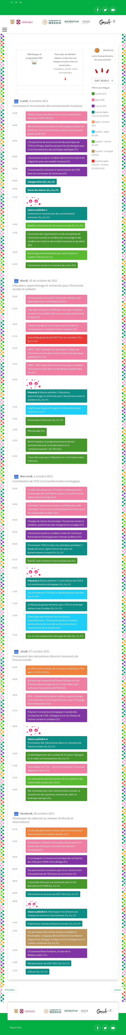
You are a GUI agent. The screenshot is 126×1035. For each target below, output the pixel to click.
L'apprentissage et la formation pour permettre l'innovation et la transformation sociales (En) (53, 327)
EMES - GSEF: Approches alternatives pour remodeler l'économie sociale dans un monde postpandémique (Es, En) (55, 369)
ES (12, 2)
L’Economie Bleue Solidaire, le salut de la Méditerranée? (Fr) (49, 953)
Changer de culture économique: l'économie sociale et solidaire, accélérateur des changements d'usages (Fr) (56, 522)
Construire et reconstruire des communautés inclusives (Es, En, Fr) (51, 213)
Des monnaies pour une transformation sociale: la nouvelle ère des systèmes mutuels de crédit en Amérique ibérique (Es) (54, 794)
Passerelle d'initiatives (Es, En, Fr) (45, 420)
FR (16, 2)
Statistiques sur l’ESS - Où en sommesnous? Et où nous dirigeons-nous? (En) (56, 768)
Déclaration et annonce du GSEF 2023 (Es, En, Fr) (53, 894)
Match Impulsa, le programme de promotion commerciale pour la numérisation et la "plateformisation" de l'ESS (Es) (51, 445)
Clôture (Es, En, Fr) (37, 971)
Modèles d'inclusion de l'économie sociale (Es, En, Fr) (55, 225)
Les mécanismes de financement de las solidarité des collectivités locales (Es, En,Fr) (55, 780)
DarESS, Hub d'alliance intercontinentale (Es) (51, 560)
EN (20, 2)
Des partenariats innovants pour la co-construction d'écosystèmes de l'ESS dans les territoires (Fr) (55, 872)
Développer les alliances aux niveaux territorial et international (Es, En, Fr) (53, 913)
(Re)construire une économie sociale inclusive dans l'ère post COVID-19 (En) (54, 116)
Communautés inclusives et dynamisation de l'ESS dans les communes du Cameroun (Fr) (54, 171)
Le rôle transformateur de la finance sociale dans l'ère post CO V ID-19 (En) (56, 670)
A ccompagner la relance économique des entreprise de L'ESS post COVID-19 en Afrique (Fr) (55, 860)
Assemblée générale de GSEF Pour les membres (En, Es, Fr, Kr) (55, 339)
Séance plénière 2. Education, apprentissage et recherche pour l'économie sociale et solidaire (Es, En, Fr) (56, 396)
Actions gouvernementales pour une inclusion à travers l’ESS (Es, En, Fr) (52, 255)
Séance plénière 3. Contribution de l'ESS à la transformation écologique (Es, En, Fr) (55, 582)
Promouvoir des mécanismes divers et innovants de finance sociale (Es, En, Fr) (54, 742)
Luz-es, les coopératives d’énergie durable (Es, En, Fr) (55, 635)
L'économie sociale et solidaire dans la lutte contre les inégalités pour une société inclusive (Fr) (56, 159)
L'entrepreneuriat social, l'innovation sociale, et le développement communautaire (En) (54, 299)
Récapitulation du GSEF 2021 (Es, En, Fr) (48, 963)
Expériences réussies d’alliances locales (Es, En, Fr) (54, 923)
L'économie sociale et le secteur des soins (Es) (52, 265)
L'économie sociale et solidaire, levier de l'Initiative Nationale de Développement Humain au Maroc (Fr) (55, 534)
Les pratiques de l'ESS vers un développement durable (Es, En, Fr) (56, 594)
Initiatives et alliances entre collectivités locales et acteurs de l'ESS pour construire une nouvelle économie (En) (55, 846)
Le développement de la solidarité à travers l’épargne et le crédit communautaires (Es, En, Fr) (55, 756)
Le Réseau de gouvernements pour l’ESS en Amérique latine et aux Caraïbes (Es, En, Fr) (55, 606)
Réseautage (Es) (36, 430)
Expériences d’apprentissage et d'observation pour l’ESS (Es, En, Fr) (54, 409)
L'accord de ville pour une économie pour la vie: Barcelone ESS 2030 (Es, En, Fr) (52, 884)
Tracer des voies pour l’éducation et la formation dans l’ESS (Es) (56, 459)
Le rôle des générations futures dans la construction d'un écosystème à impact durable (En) (55, 832)
